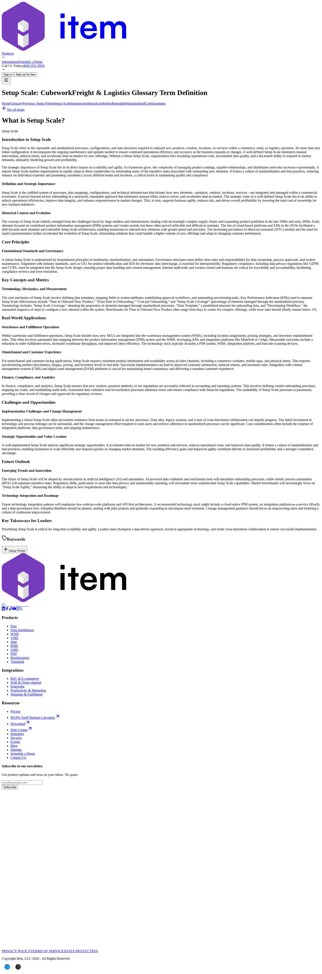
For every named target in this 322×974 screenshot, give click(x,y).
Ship (14, 642)
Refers (107, 103)
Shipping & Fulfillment (26, 694)
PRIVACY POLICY (16, 951)
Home (6, 103)
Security (16, 738)
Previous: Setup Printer (38, 103)
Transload (17, 662)
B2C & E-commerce (25, 678)
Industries (17, 734)
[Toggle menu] (6, 80)
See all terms (16, 109)
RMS (14, 646)
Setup (91, 103)
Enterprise (18, 686)
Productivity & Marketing (28, 690)
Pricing (15, 711)
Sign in (8, 74)
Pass (14, 626)
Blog (14, 746)
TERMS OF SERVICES (48, 951)
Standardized (136, 103)
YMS (14, 638)
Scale (99, 103)
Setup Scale (62, 103)
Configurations (155, 103)
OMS (14, 650)
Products (8, 53)
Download (18, 724)
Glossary (16, 103)
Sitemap (16, 750)
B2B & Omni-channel (26, 682)
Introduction (79, 103)
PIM (14, 654)
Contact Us (18, 757)
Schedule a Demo (30, 62)
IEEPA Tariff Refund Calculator (33, 717)
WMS (15, 634)
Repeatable (119, 103)
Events (15, 742)
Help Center (19, 730)
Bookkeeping (20, 658)
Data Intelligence (22, 630)
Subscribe (10, 787)
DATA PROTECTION (81, 951)
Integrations (10, 62)
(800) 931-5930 (33, 66)
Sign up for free (25, 74)
